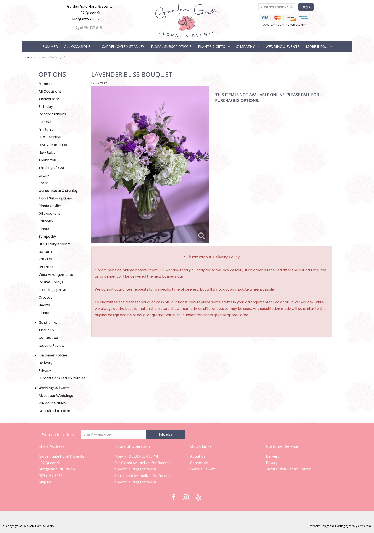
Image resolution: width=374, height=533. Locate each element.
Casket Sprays (51, 282)
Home (28, 57)
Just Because (50, 137)
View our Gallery (52, 403)
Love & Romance (53, 144)
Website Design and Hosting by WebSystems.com (340, 526)
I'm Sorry (46, 129)
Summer (50, 46)
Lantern (45, 251)
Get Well (46, 121)
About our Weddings (56, 395)
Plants (44, 228)
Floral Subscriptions (171, 46)
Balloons (46, 221)
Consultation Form (54, 410)
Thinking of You (51, 167)
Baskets (45, 259)
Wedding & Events (283, 46)
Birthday (46, 106)
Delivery (45, 362)
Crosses (45, 297)
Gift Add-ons (49, 213)
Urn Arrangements (55, 244)
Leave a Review (51, 345)
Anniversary (49, 98)
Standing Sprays (52, 289)
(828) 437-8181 (91, 27)
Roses (43, 182)
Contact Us (48, 337)
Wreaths (46, 267)
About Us (46, 330)
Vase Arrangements (56, 274)
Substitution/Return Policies (62, 378)
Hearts (44, 305)
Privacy (45, 370)
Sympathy (245, 46)
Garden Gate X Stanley (123, 46)
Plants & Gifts (211, 46)
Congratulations (52, 114)
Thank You (47, 160)
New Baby (47, 152)
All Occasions (77, 46)
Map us (45, 482)
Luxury (44, 175)
